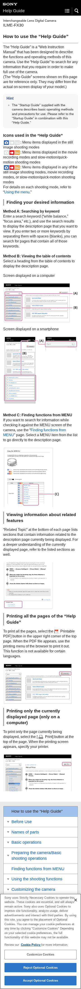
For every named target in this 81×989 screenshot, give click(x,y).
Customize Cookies (40, 954)
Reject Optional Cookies (40, 967)
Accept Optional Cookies (40, 980)
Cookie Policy (31, 944)
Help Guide (14, 10)
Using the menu (16, 192)
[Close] (76, 900)
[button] (77, 11)
